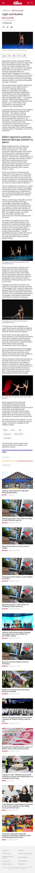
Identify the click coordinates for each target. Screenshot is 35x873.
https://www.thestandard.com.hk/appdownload (17, 451)
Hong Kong (7, 434)
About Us (21, 850)
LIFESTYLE (5, 11)
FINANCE (5, 522)
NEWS (4, 780)
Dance (13, 430)
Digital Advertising (7, 864)
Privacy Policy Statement (25, 853)
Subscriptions (6, 861)
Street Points (22, 864)
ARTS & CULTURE (17, 11)
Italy (19, 430)
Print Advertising (23, 861)
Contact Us (5, 850)
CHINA (5, 495)
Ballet (5, 430)
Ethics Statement (23, 857)
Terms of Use (6, 853)
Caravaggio (7, 438)
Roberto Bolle (18, 434)
